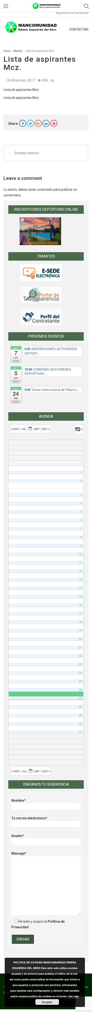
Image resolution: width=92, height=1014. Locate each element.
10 (80, 554)
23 (80, 664)
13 (80, 579)
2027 (45, 429)
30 (80, 723)
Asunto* (17, 836)
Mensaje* (18, 853)
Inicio (7, 51)
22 (80, 655)
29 (80, 715)
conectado (45, 189)
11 (80, 562)
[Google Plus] (38, 123)
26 (80, 689)
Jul (24, 429)
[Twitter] (30, 123)
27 (80, 698)
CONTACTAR (78, 29)
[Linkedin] (46, 123)
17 (80, 613)
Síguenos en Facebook (72, 13)
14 (80, 588)
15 (80, 596)
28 (80, 706)
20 (80, 638)
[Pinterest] (53, 123)
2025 (15, 429)
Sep (37, 429)
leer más (73, 996)
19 (80, 630)
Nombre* (18, 800)
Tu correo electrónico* (29, 818)
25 (80, 681)
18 (80, 621)
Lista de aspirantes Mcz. (21, 90)
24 (80, 672)
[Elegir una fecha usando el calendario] (30, 428)
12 (80, 571)
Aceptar (47, 1002)
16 (80, 604)
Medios (17, 51)
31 (80, 732)
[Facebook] (22, 123)
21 (80, 647)
